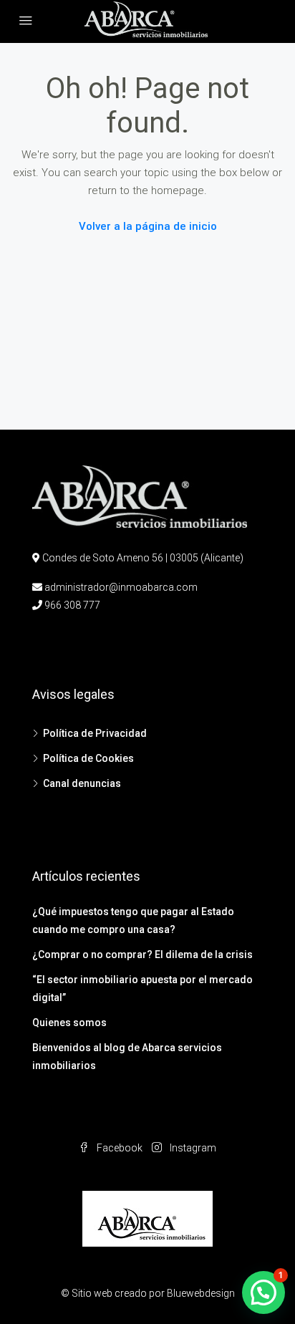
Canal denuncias (82, 783)
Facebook (118, 1148)
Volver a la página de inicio (148, 226)
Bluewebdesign (201, 1293)
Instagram (192, 1148)
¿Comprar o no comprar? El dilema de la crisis (142, 954)
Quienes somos (69, 1022)
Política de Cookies (88, 758)
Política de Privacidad (95, 733)
